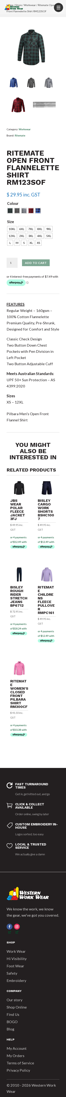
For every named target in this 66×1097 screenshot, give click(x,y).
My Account (17, 1048)
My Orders (15, 1055)
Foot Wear (15, 966)
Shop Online (17, 1007)
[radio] (10, 210)
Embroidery (16, 980)
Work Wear (16, 951)
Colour (13, 203)
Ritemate (20, 135)
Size (10, 221)
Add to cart (36, 262)
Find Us (13, 1014)
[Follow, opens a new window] (9, 927)
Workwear (25, 129)
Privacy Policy (18, 1070)
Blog (10, 1029)
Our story (14, 1000)
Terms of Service (20, 1063)
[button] (58, 7)
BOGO (12, 1021)
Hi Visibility (17, 958)
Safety (12, 973)
